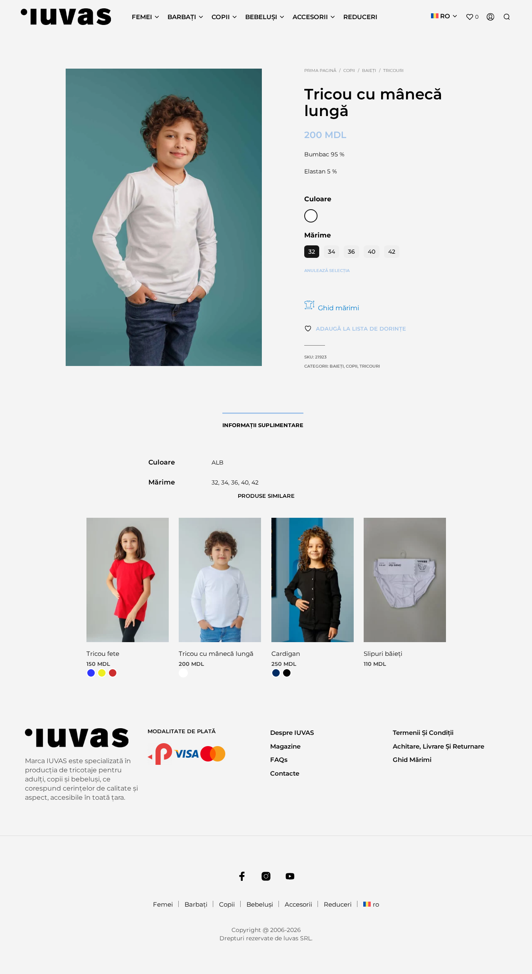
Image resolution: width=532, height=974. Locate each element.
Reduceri (360, 17)
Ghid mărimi (338, 308)
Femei (142, 17)
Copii (221, 17)
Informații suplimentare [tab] (262, 425)
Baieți (369, 70)
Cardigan (285, 654)
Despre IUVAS (292, 733)
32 (311, 251)
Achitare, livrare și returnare (438, 746)
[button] (472, 17)
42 (391, 251)
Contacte (284, 773)
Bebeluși (261, 17)
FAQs (279, 760)
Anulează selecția (327, 270)
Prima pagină (320, 70)
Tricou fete (102, 654)
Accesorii (310, 17)
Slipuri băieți (383, 654)
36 (351, 251)
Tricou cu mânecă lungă (216, 654)
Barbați (181, 17)
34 (331, 251)
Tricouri (393, 70)
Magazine (285, 746)
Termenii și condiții (423, 733)
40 (371, 251)
